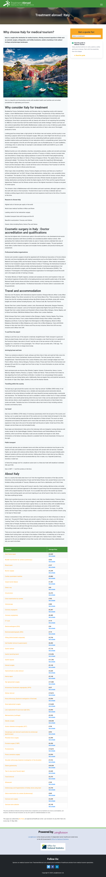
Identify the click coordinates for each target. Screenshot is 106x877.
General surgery (9, 665)
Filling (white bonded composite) (15, 637)
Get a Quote (52, 556)
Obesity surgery (9, 721)
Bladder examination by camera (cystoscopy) (18, 559)
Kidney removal (9, 693)
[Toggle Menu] (101, 4)
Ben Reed (21, 819)
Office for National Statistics (60, 839)
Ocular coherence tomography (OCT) (16, 726)
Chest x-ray (8, 587)
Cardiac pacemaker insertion (13, 576)
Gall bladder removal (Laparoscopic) (16, 643)
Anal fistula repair (10, 554)
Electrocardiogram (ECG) (12, 626)
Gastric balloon (9, 648)
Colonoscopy (9, 604)
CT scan (7, 621)
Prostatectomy (9, 749)
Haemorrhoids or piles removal (14, 671)
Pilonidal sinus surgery (12, 738)
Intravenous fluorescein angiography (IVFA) (18, 687)
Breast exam (9, 565)
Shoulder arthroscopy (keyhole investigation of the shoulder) (23, 760)
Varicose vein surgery (11, 799)
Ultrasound (8, 782)
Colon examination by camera (14, 598)
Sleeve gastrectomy (11, 765)
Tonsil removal (9, 776)
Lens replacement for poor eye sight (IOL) (17, 710)
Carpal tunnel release (11, 582)
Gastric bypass (9, 660)
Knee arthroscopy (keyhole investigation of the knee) (21, 698)
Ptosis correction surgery (12, 754)
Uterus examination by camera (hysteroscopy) (19, 793)
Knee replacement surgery (13, 704)
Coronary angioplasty (11, 615)
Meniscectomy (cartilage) (12, 715)
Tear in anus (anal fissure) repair (15, 771)
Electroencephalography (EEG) (14, 632)
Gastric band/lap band (12, 654)
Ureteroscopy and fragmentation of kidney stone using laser (23, 788)
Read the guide (80, 55)
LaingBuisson (32, 837)
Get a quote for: (86, 32)
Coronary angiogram (11, 609)
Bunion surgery (9, 571)
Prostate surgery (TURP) (12, 743)
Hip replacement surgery (12, 682)
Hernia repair (9, 676)
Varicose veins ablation (12, 804)
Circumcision (9, 593)
